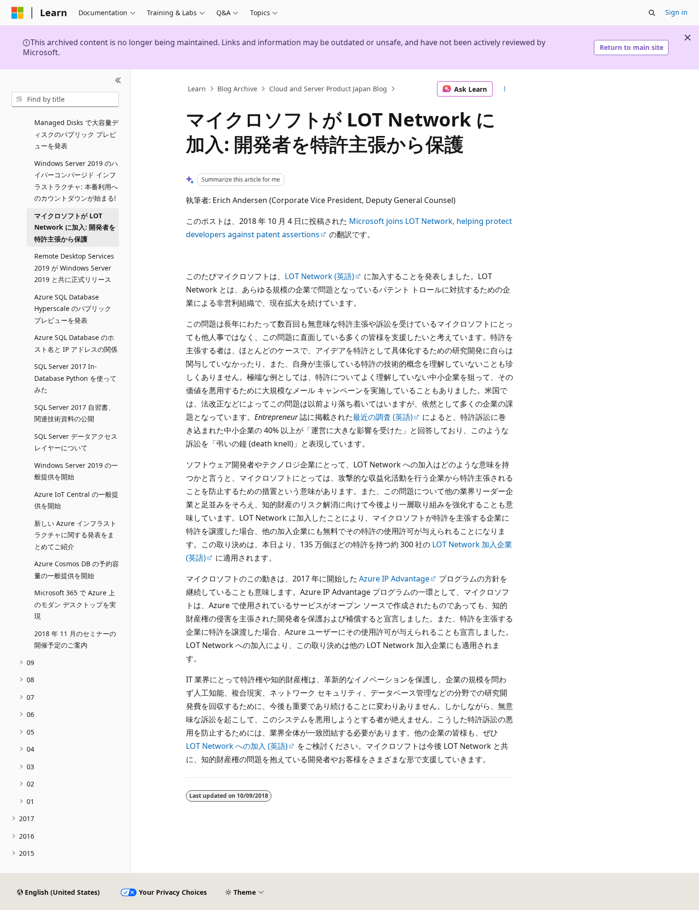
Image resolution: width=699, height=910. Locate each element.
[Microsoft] (17, 13)
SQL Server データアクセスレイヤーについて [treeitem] (75, 442)
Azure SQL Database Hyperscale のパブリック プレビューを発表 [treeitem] (72, 308)
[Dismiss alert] (687, 37)
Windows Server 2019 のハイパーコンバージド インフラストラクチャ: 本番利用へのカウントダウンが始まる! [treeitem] (76, 181)
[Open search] (651, 12)
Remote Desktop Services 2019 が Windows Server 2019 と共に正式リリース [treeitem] (74, 268)
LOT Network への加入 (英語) (237, 746)
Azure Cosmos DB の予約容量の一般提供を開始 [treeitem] (76, 569)
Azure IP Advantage (394, 578)
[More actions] (504, 89)
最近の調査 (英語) (383, 417)
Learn (197, 88)
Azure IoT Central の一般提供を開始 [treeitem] (76, 500)
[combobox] (65, 99)
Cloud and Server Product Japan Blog (328, 88)
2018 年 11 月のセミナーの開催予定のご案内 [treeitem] (75, 639)
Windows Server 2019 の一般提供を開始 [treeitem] (76, 471)
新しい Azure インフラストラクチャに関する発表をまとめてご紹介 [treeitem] (75, 535)
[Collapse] (118, 80)
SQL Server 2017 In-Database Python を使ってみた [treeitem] (75, 378)
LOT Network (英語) (319, 276)
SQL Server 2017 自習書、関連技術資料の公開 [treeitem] (74, 413)
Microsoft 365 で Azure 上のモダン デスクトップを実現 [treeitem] (75, 604)
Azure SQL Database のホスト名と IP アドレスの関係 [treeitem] (75, 343)
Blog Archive (237, 88)
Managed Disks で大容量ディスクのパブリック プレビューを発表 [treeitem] (76, 134)
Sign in (676, 12)
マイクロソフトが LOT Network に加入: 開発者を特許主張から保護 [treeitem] (75, 227)
